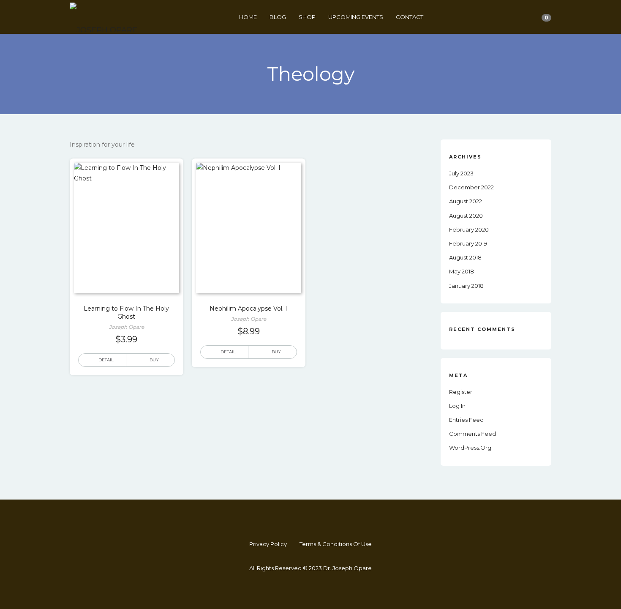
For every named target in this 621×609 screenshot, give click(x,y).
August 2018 (465, 257)
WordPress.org (470, 447)
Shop (307, 17)
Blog (278, 17)
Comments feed (472, 433)
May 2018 (461, 271)
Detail (106, 360)
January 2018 (466, 285)
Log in (457, 405)
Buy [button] (154, 360)
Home (248, 17)
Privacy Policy (268, 544)
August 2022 (465, 201)
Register (460, 391)
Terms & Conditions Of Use (336, 544)
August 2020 (466, 215)
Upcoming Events (355, 17)
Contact (409, 17)
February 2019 (468, 243)
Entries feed (466, 419)
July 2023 (461, 173)
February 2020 (469, 229)
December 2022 (471, 187)
